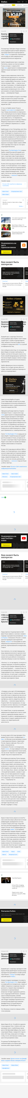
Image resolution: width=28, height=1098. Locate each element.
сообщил (12, 966)
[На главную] (4, 2)
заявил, (12, 821)
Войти (18, 1)
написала (14, 175)
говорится (9, 633)
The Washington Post (15, 150)
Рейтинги (19, 5)
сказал (7, 740)
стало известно (10, 110)
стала (5, 68)
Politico (13, 968)
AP (19, 344)
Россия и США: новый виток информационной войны (12, 184)
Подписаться (6, 252)
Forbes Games (9, 5)
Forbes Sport (5, 281)
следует (6, 54)
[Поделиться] (24, 31)
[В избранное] (26, 31)
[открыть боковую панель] (22, 2)
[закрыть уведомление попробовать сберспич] (21, 35)
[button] (26, 2)
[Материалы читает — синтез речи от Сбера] (21, 31)
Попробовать (13, 41)
